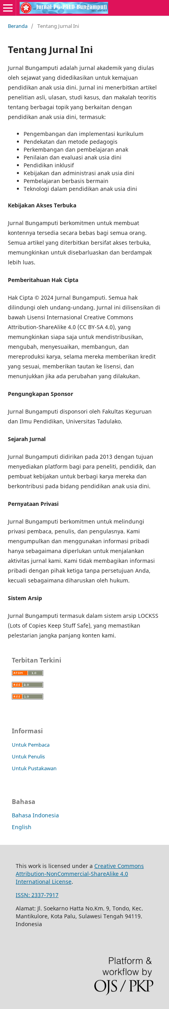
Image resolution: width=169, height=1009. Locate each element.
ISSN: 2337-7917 (37, 895)
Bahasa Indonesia (35, 815)
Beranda (18, 25)
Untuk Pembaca (31, 744)
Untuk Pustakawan (34, 768)
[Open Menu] (8, 8)
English (21, 827)
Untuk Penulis (28, 756)
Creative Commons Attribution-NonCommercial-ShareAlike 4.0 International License (80, 873)
